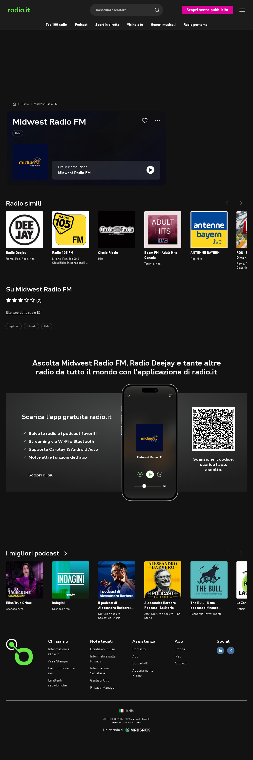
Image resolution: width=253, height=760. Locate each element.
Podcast (81, 24)
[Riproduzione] (150, 170)
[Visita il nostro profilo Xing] (231, 650)
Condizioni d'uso (102, 649)
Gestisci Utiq (99, 680)
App (135, 656)
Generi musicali (163, 24)
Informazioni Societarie (99, 671)
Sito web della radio (21, 312)
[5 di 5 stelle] (32, 300)
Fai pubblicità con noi (61, 671)
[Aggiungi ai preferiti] (145, 120)
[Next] (241, 201)
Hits (17, 133)
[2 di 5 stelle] (15, 300)
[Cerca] (157, 10)
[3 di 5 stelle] (20, 300)
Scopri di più (41, 475)
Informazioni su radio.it (59, 652)
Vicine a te (135, 24)
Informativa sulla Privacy (103, 659)
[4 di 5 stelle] (26, 300)
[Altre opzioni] (157, 121)
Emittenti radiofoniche (57, 683)
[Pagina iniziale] (14, 104)
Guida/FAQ (140, 663)
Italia (129, 711)
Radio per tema (195, 24)
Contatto (139, 649)
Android (181, 663)
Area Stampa (58, 661)
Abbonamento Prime (142, 673)
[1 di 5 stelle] (9, 300)
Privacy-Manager (103, 687)
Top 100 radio (56, 24)
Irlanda (31, 326)
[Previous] (227, 201)
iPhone (180, 649)
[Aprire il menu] (242, 10)
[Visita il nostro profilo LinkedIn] (220, 650)
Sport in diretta (107, 24)
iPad (178, 656)
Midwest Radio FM (74, 173)
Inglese (13, 326)
